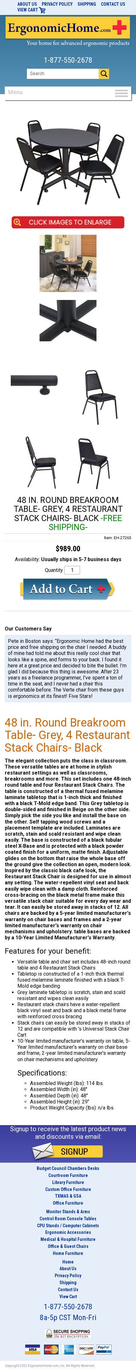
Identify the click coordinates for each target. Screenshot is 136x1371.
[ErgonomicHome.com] (68, 30)
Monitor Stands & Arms (68, 1211)
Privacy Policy (57, 4)
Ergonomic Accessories (68, 1232)
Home (68, 1261)
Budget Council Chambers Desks (68, 1168)
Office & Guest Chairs (68, 1246)
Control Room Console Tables (68, 1218)
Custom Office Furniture (68, 1189)
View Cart (28, 9)
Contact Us (113, 4)
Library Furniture (68, 1182)
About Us (27, 4)
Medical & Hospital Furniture (68, 1239)
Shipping (86, 4)
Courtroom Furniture (68, 1175)
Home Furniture (68, 1253)
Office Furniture (68, 1203)
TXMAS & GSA (68, 1196)
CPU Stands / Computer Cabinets (68, 1225)
